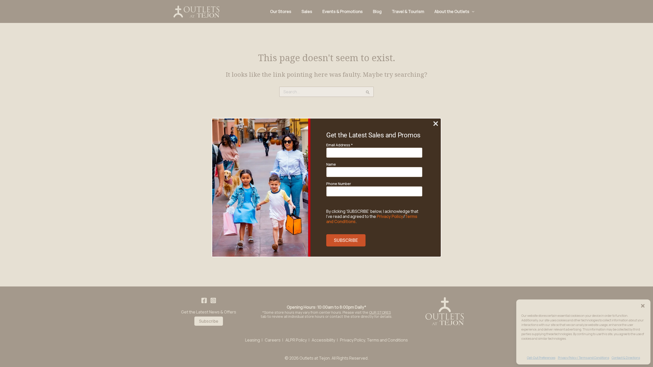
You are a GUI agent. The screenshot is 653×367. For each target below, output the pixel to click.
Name (331, 164)
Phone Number (338, 183)
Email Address (339, 144)
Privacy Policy (390, 216)
